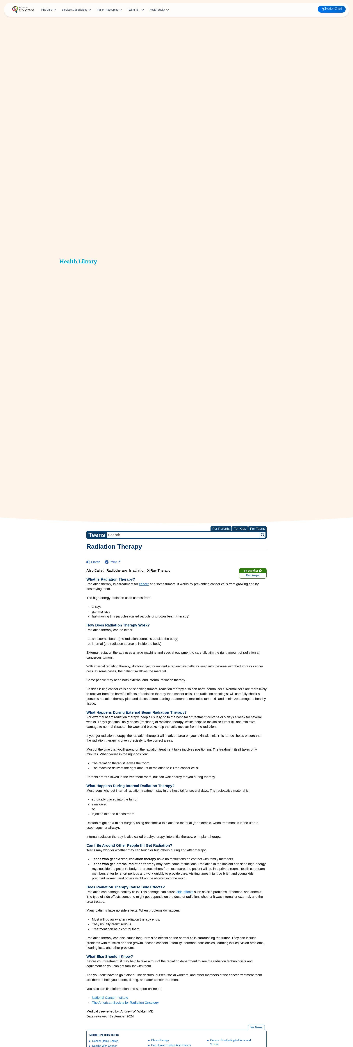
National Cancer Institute (110, 997)
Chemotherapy (160, 1040)
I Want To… (134, 9)
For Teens (257, 528)
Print (113, 562)
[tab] (256, 1027)
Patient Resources (107, 9)
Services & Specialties (74, 9)
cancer (144, 584)
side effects (184, 892)
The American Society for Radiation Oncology (125, 1002)
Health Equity (157, 9)
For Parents (221, 528)
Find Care (46, 9)
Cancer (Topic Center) (105, 1040)
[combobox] (183, 535)
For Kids (240, 528)
